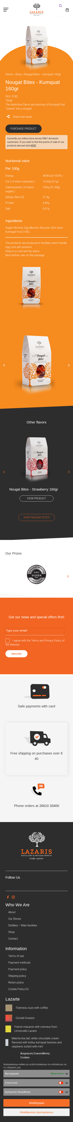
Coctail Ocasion (25, 1018)
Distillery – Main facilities (22, 925)
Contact (13, 938)
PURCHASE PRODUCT (23, 128)
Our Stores (14, 918)
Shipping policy (17, 975)
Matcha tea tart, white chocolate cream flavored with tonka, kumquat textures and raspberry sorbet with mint (37, 1042)
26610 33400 (49, 806)
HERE (33, 145)
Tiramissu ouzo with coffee (32, 1007)
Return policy (16, 982)
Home (9, 74)
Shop (18, 74)
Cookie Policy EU (18, 989)
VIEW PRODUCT (36, 498)
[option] (36, 363)
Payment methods (19, 962)
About (11, 912)
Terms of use (16, 956)
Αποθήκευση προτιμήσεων (36, 1112)
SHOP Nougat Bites (37, 517)
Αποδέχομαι (36, 1103)
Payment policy (17, 969)
